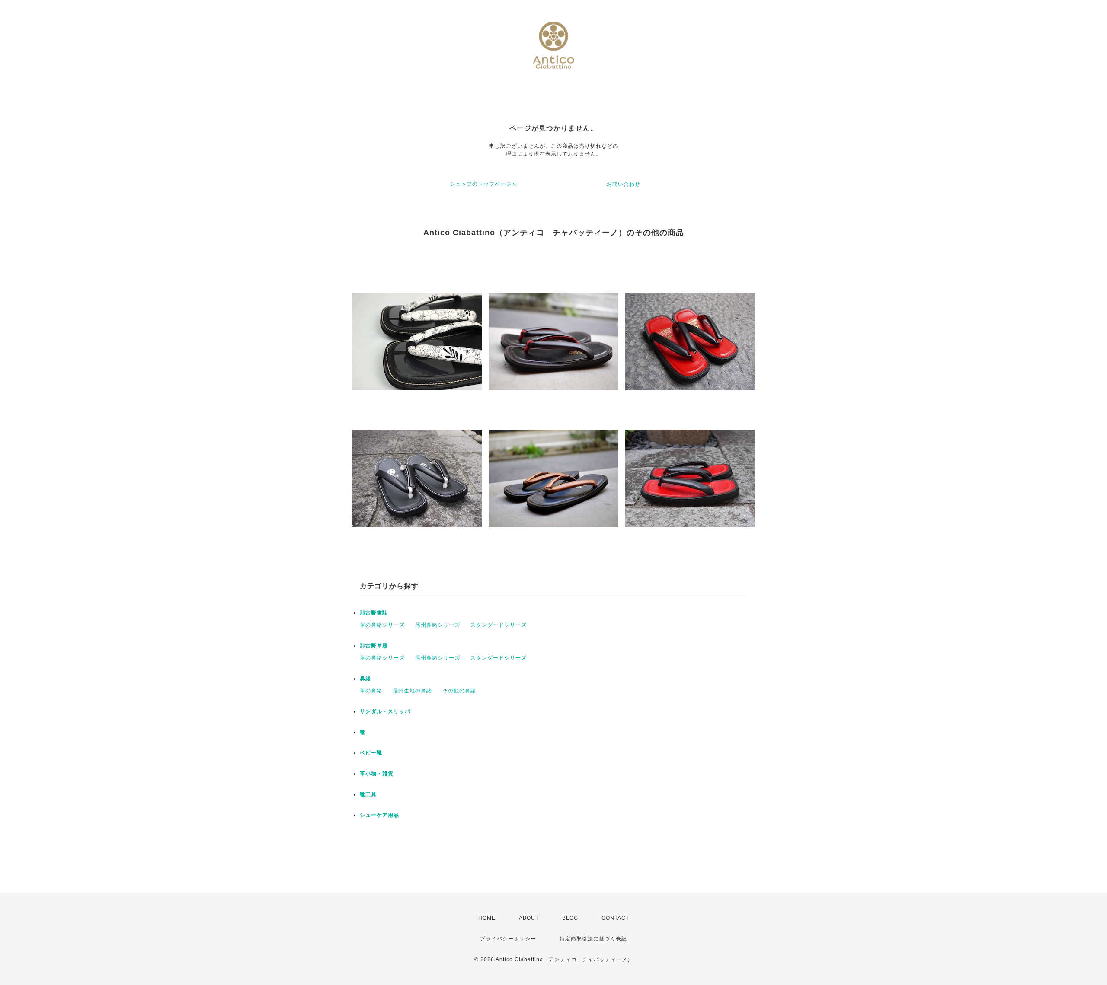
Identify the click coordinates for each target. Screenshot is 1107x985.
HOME (487, 918)
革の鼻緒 (371, 691)
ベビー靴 (371, 753)
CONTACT (615, 918)
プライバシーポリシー (508, 939)
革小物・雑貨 (377, 774)
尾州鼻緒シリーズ (437, 625)
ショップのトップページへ (483, 184)
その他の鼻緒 (459, 691)
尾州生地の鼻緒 (412, 691)
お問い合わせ (623, 184)
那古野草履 (374, 646)
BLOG (570, 918)
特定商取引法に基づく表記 (593, 939)
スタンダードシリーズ (498, 625)
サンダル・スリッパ (385, 711)
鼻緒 (365, 679)
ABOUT (529, 918)
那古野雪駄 (374, 613)
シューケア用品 (379, 815)
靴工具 (368, 794)
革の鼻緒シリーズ (382, 625)
